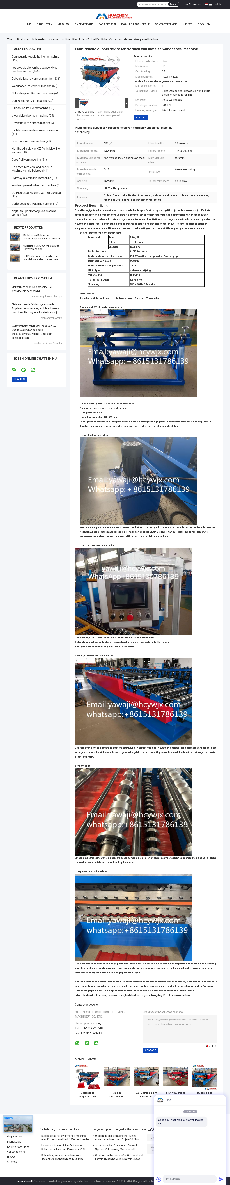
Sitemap (12, 1161)
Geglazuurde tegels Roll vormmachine (35, 56)
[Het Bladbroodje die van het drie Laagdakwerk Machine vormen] (15, 258)
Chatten (140, 117)
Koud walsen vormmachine (28, 141)
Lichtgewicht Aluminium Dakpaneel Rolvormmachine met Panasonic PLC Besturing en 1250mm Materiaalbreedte (64, 1148)
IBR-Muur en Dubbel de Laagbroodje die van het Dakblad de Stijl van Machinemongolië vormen (43, 238)
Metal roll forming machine (140, 995)
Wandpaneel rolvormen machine (32, 86)
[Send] (221, 1179)
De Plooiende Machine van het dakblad (36, 192)
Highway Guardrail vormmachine (31, 178)
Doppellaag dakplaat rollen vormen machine (87, 1094)
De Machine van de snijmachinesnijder (35, 130)
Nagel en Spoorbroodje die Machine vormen (119, 1129)
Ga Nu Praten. (193, 4)
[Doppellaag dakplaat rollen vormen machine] (87, 1077)
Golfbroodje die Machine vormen (32, 203)
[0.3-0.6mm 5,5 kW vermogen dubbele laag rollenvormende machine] (146, 1077)
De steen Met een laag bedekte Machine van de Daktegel (32, 168)
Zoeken (173, 4)
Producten (44, 24)
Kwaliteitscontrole (135, 24)
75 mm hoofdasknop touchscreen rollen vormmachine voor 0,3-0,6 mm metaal (116, 1094)
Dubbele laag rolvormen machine (51, 39)
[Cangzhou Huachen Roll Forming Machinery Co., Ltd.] (115, 16)
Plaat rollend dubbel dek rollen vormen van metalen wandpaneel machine (99, 115)
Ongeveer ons (84, 24)
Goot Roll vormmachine (26, 159)
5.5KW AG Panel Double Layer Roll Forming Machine (175, 1094)
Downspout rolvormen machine (31, 123)
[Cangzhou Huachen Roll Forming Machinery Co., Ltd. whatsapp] (25, 369)
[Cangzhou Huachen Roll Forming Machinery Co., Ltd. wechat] (35, 369)
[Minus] (221, 1100)
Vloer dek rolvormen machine (30, 115)
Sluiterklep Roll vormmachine (30, 108)
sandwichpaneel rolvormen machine (34, 185)
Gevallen (204, 24)
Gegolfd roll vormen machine (173, 995)
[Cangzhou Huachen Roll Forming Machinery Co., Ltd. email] (16, 369)
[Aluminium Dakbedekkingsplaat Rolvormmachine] (15, 247)
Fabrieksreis (107, 24)
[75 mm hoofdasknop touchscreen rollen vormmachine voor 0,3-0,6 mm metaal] (117, 1077)
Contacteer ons (166, 24)
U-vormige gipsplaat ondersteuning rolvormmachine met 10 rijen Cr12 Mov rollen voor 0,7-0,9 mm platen (117, 1138)
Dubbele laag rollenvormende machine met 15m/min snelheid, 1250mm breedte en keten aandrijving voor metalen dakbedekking (205, 1094)
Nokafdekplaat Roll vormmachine (33, 93)
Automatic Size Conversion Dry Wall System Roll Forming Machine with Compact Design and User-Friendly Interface (116, 1148)
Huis (28, 24)
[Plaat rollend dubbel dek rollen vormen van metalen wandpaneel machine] (100, 76)
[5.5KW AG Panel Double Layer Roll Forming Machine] (175, 1077)
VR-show (63, 24)
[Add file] (158, 1179)
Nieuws (187, 24)
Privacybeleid (24, 1181)
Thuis (10, 39)
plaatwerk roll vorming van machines (103, 995)
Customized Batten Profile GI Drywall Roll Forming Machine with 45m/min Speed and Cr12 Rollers (119, 1157)
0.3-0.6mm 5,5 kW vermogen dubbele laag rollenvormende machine (146, 1094)
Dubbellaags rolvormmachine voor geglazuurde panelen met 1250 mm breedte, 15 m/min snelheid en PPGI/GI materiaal (63, 1157)
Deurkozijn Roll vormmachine (30, 100)
